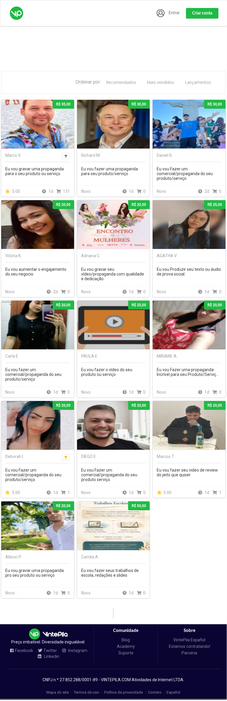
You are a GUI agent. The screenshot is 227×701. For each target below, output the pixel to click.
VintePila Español (189, 640)
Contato (154, 693)
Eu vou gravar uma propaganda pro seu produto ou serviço (34, 573)
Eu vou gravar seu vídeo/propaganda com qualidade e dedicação (112, 274)
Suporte (125, 653)
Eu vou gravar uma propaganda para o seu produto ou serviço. (34, 171)
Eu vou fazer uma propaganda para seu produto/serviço (109, 171)
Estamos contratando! (189, 646)
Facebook (24, 650)
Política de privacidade (123, 693)
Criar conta (202, 13)
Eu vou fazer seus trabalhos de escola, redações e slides (110, 573)
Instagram (77, 650)
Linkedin (51, 656)
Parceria (189, 653)
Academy (126, 646)
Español (173, 693)
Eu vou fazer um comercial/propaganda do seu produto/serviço (33, 374)
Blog (126, 640)
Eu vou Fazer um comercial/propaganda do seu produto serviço (109, 475)
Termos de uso (86, 693)
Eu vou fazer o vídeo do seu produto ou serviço (106, 372)
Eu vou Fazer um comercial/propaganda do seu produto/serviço (185, 174)
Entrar (174, 13)
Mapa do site (57, 693)
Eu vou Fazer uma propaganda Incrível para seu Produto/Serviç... (188, 372)
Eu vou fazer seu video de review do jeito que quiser (187, 472)
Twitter (50, 650)
